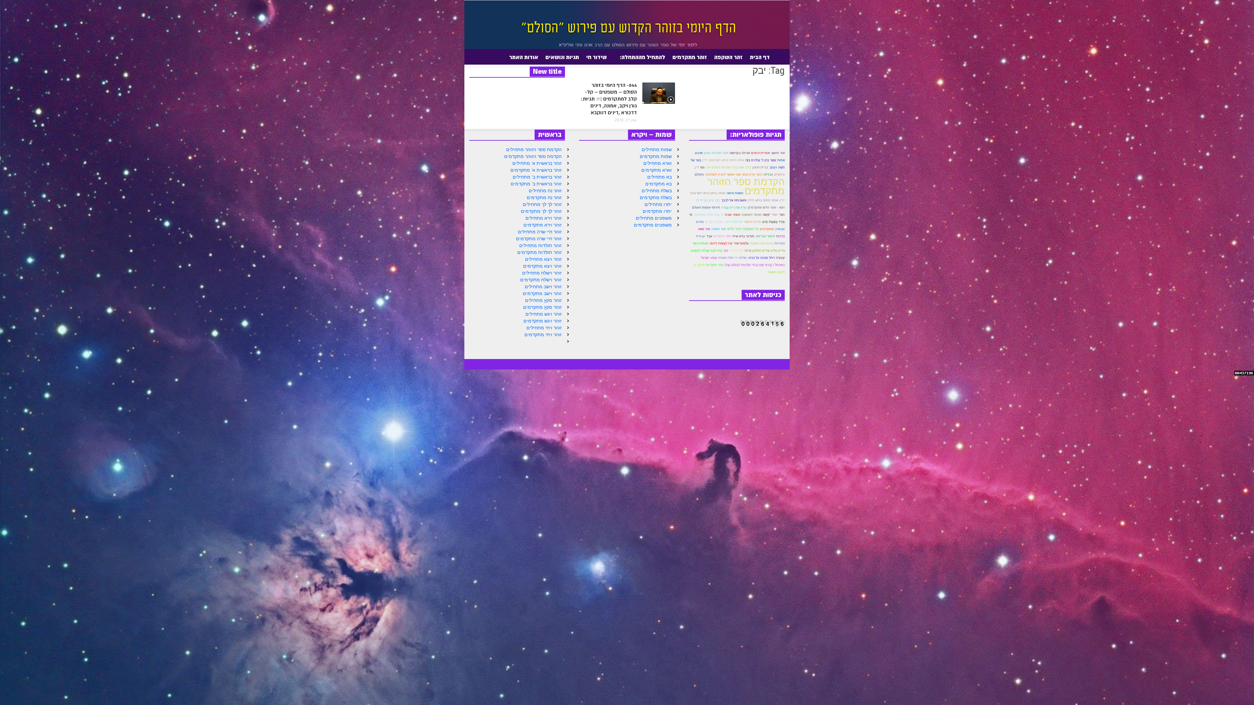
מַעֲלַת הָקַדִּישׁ (714, 222)
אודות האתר (525, 60)
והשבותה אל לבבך (734, 200)
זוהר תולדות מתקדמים (539, 252)
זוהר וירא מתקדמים (542, 225)
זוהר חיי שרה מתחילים (540, 232)
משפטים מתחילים (654, 218)
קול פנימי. (736, 250)
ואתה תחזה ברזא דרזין (763, 200)
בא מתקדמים (658, 184)
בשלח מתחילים (657, 191)
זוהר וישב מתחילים (543, 287)
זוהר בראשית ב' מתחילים (537, 177)
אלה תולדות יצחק (716, 153)
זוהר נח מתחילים (545, 191)
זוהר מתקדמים (689, 57)
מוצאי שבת (732, 214)
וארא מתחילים (657, 163)
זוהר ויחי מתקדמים (543, 334)
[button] (467, 57)
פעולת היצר (700, 243)
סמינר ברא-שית (743, 236)
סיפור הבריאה (765, 236)
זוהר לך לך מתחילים (542, 204)
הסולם (699, 174)
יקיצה (766, 214)
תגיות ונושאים (562, 57)
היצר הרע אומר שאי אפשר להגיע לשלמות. (733, 174)
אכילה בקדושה (740, 153)
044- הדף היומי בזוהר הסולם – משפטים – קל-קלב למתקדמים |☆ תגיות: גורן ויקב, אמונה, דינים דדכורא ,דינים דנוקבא (609, 99)
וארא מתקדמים (656, 170)
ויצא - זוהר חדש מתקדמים (766, 207)
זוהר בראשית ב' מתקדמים (536, 184)
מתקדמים (767, 229)
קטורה (780, 258)
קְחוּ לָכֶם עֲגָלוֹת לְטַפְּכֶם (706, 250)
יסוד (775, 214)
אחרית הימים (760, 153)
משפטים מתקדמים (653, 225)
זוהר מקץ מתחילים (543, 300)
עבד (709, 236)
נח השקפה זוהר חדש (743, 228)
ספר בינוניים (722, 236)
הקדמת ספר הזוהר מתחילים (534, 149)
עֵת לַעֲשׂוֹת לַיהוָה (721, 243)
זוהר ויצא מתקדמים (542, 266)
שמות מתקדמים (656, 156)
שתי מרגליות (714, 264)
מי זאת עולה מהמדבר (709, 214)
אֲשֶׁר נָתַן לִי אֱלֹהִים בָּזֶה (760, 160)
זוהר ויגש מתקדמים (542, 321)
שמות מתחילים (657, 149)
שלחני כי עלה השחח (732, 258)
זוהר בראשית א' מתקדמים (536, 170)
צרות (748, 250)
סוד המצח (719, 229)
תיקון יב (699, 265)
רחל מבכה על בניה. (761, 258)
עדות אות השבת (761, 243)
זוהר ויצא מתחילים (543, 259)
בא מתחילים (659, 177)
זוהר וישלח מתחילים (542, 273)
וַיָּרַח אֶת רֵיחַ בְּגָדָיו (734, 207)
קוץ (726, 250)
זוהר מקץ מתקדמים (542, 307)
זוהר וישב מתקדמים (542, 293)
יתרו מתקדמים (657, 211)
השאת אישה (735, 193)
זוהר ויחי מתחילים (544, 328)
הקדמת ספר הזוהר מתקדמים (533, 156)
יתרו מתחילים (658, 204)
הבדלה (768, 174)
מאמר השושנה (752, 214)
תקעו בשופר (776, 272)
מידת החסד (752, 222)
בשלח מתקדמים (656, 197)
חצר (782, 214)
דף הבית (760, 57)
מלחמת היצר (734, 222)
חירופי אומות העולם (706, 207)
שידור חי (596, 57)
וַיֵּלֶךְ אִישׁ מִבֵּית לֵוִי (708, 200)
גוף (702, 167)
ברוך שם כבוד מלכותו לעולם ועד (728, 167)
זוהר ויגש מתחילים (543, 314)
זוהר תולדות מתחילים (540, 245)
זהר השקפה (728, 57)
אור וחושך (778, 153)
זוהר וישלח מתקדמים (541, 280)
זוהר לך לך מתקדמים (541, 211)
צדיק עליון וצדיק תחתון (768, 250)
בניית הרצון (760, 167)
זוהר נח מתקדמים (544, 197)
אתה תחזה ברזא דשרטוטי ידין (723, 160)
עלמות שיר (741, 243)
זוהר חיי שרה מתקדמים (539, 239)
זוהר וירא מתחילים (543, 218)
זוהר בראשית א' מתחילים (537, 163)
